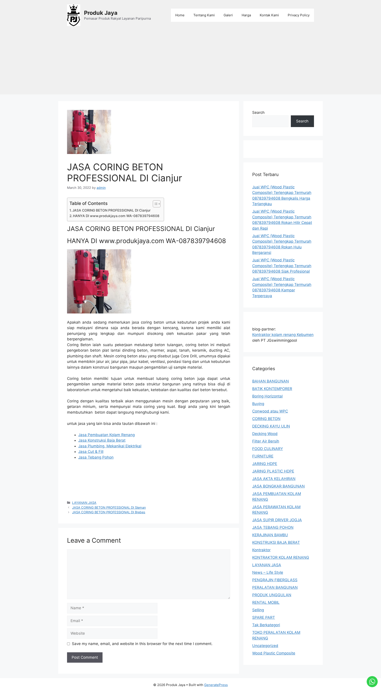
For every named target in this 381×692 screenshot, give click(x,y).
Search (258, 112)
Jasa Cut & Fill (90, 451)
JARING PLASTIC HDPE (273, 471)
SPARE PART (263, 617)
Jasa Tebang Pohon (96, 457)
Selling (258, 610)
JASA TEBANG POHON (272, 527)
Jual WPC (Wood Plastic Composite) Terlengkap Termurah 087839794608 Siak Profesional (281, 266)
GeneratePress (216, 685)
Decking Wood (265, 433)
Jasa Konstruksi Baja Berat (101, 440)
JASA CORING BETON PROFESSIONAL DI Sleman (109, 507)
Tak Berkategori (266, 625)
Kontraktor (261, 550)
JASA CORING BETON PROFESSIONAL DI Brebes (108, 512)
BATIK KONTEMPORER (272, 388)
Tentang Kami (204, 15)
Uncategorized (265, 645)
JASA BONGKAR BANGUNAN (278, 486)
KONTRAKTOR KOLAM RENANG (280, 557)
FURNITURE (262, 456)
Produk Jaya (101, 12)
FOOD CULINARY (267, 448)
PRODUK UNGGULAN (271, 595)
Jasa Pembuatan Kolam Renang (106, 435)
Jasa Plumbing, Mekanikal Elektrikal (109, 446)
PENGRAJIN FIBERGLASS (274, 580)
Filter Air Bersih (265, 441)
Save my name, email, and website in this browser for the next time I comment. (142, 643)
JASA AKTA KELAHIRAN (273, 478)
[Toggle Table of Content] (154, 204)
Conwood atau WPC (270, 411)
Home (180, 15)
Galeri (228, 15)
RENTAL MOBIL (266, 602)
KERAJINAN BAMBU (270, 535)
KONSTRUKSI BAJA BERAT (276, 542)
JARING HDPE (264, 463)
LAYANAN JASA (84, 502)
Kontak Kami (269, 15)
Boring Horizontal (267, 396)
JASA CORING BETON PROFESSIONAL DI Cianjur (111, 210)
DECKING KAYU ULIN (271, 426)
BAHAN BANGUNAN (270, 381)
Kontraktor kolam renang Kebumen (283, 334)
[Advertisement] (190, 63)
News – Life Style (267, 572)
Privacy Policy (299, 15)
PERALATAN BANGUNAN (275, 587)
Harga (246, 15)
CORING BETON (266, 418)
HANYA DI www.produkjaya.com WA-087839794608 (116, 216)
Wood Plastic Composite (273, 653)
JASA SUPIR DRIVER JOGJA (277, 520)
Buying (258, 403)
